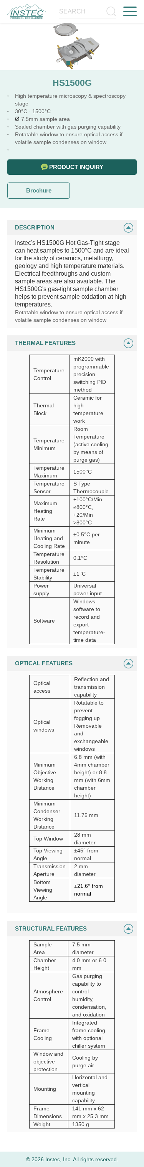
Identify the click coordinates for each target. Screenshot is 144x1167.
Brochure (38, 190)
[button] (68, 63)
